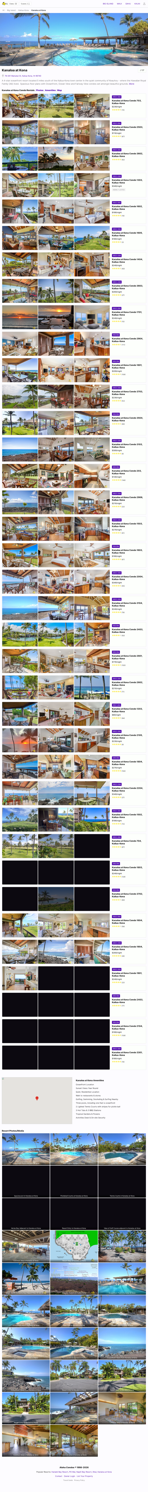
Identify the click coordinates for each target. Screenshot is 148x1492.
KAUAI (137, 4)
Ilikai (95, 1472)
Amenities (50, 90)
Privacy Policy (79, 1480)
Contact (58, 1476)
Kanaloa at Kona (105, 1472)
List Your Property (85, 1476)
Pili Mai (72, 1472)
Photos (39, 90)
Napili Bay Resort (84, 1472)
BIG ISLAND (108, 4)
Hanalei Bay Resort (59, 1472)
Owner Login (69, 1476)
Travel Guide (68, 1480)
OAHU (128, 4)
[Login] (145, 3)
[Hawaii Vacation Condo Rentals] (5, 3)
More (131, 84)
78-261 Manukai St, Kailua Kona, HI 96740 (22, 76)
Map (59, 90)
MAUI (119, 4)
